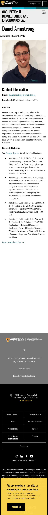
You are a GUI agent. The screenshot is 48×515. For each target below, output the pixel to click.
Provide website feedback (24, 375)
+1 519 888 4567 (26, 400)
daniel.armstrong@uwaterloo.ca (22, 94)
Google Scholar (12, 153)
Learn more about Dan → (13, 242)
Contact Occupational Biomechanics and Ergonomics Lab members (24, 360)
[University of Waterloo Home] (9, 3)
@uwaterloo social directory (24, 460)
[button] (34, 3)
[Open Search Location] (44, 3)
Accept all (16, 506)
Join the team (24, 368)
